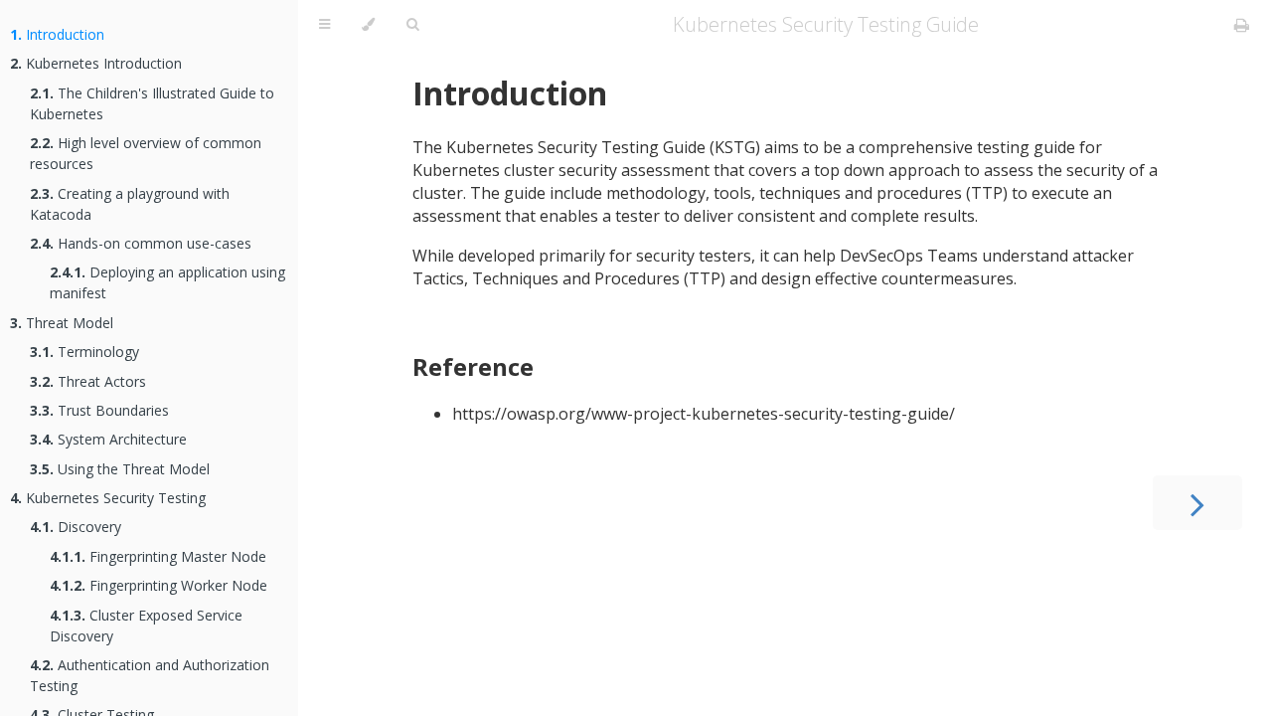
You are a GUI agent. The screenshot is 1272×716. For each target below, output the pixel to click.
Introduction (57, 34)
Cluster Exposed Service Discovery (146, 625)
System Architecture (108, 439)
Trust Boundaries (99, 410)
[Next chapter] (1197, 502)
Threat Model (61, 322)
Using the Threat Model (120, 468)
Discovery (75, 526)
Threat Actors (88, 381)
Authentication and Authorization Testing (149, 675)
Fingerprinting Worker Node (158, 585)
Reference (473, 366)
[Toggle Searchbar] (412, 25)
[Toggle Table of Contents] (324, 25)
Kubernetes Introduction (96, 63)
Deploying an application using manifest (167, 282)
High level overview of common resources (145, 153)
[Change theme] (368, 25)
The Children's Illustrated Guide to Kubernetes (152, 103)
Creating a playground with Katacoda (130, 204)
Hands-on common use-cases (140, 243)
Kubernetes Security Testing (108, 497)
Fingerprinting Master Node (158, 556)
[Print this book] (1241, 25)
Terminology (84, 351)
